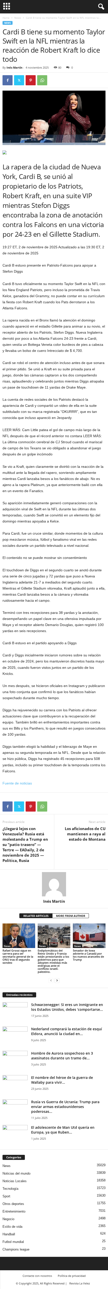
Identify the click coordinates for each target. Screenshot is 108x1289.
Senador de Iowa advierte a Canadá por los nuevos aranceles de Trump (88, 955)
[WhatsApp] (42, 80)
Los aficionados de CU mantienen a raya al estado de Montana (85, 834)
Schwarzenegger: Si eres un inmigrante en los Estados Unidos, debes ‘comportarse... (67, 1007)
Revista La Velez (79, 1283)
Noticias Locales (15, 1181)
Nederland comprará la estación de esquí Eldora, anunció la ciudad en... (66, 1031)
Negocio (8, 1219)
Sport (6, 1196)
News (17, 17)
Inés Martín (14, 67)
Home (6, 17)
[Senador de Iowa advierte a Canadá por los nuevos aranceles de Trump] (89, 935)
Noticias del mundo (16, 1173)
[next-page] (57, 980)
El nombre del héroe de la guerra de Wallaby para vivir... (62, 1080)
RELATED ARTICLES (35, 916)
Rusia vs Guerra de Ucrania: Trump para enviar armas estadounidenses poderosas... (65, 1106)
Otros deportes (13, 1204)
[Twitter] (19, 80)
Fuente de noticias (17, 783)
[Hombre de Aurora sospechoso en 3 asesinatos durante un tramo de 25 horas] (15, 1060)
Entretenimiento (14, 1211)
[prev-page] (50, 980)
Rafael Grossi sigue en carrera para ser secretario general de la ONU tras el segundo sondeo (18, 956)
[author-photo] (54, 884)
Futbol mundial (13, 1242)
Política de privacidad (72, 1276)
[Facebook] (8, 80)
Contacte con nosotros (37, 1276)
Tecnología (10, 1189)
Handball (9, 1234)
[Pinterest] (31, 80)
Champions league (16, 1249)
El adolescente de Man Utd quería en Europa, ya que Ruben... (62, 1130)
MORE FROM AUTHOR (70, 916)
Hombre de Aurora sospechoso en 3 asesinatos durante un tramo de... (62, 1055)
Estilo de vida (12, 1226)
